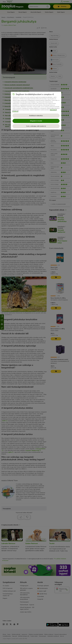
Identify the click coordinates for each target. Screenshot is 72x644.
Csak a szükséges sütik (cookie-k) (36, 126)
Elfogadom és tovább (36, 121)
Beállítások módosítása (36, 115)
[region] (36, 111)
